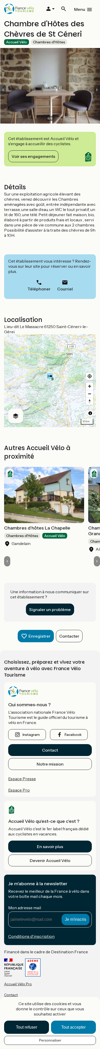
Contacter (69, 636)
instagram (31, 734)
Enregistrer (39, 636)
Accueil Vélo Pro (18, 984)
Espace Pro (19, 790)
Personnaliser (50, 1040)
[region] (50, 380)
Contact (50, 750)
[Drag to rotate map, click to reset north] (89, 401)
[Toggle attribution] (90, 413)
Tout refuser (26, 1027)
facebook (73, 734)
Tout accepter (73, 1027)
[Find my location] (89, 376)
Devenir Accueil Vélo (50, 860)
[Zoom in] (89, 386)
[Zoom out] (89, 393)
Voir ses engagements (33, 156)
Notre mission (50, 764)
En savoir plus (50, 846)
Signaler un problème (50, 609)
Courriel (65, 288)
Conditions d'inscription (31, 936)
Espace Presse (22, 778)
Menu (79, 9)
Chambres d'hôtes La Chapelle (37, 528)
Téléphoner (39, 288)
